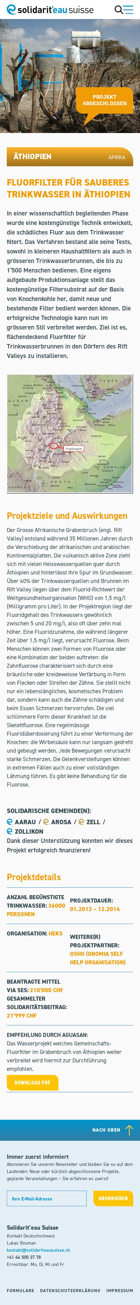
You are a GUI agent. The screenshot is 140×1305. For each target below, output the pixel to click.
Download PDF (33, 1082)
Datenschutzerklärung (70, 1290)
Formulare (20, 1290)
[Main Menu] (124, 9)
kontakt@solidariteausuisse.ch (38, 1250)
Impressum (119, 1290)
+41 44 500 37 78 (24, 1257)
